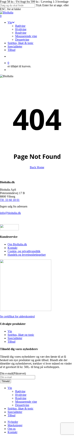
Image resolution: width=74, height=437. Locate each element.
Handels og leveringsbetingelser (27, 254)
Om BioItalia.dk (17, 244)
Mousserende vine (26, 401)
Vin (10, 331)
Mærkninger (15, 425)
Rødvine (20, 391)
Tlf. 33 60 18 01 (10, 200)
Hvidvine (20, 394)
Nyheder (13, 421)
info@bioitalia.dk (10, 212)
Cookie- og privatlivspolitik (24, 251)
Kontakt (12, 247)
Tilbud (11, 341)
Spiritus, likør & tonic (20, 408)
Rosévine (20, 398)
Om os (12, 428)
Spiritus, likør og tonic (21, 334)
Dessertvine (22, 405)
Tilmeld (5, 381)
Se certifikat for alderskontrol (17, 316)
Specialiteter (15, 338)
